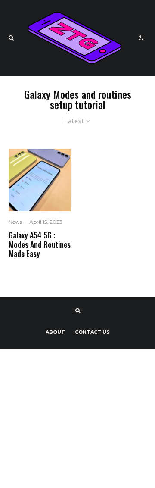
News (15, 222)
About (55, 332)
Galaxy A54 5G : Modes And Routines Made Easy (40, 245)
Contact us (92, 332)
